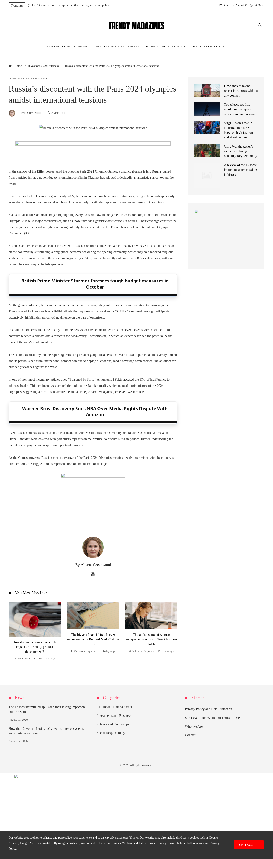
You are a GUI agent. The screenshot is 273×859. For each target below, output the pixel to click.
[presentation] (28, 4)
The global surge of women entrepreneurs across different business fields (151, 639)
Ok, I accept (248, 844)
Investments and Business (28, 78)
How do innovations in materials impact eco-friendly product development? (34, 646)
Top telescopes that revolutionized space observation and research (240, 109)
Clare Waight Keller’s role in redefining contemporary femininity (240, 151)
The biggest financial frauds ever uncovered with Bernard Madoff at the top (93, 639)
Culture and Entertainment (114, 707)
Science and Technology (113, 724)
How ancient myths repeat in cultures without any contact (241, 90)
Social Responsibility (111, 733)
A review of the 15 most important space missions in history (240, 169)
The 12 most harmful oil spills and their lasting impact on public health (72, 5)
